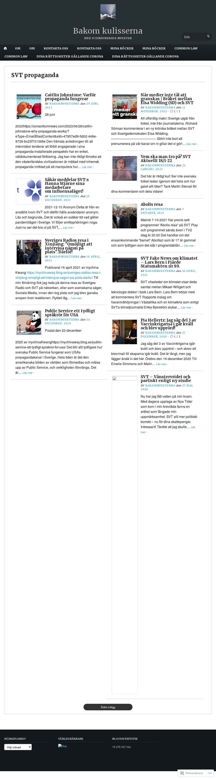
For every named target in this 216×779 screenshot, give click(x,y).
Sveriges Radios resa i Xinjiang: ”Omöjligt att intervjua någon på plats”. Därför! (68, 246)
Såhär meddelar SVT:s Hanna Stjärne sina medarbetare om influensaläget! (67, 185)
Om (17, 48)
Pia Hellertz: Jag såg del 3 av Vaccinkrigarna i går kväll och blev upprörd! (168, 324)
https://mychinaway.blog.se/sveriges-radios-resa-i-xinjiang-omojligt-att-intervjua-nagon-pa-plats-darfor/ (58, 275)
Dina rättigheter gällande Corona (69, 56)
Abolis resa (152, 204)
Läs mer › (87, 167)
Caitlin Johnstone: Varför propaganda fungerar (70, 97)
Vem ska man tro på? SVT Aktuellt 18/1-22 (166, 158)
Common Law (186, 48)
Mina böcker (122, 48)
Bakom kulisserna (108, 31)
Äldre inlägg (108, 707)
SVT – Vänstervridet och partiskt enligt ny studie (166, 378)
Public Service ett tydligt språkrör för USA (70, 312)
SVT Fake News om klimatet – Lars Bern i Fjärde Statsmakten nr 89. (169, 262)
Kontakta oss (56, 48)
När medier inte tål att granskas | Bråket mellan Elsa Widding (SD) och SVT (167, 99)
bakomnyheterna (65, 103)
